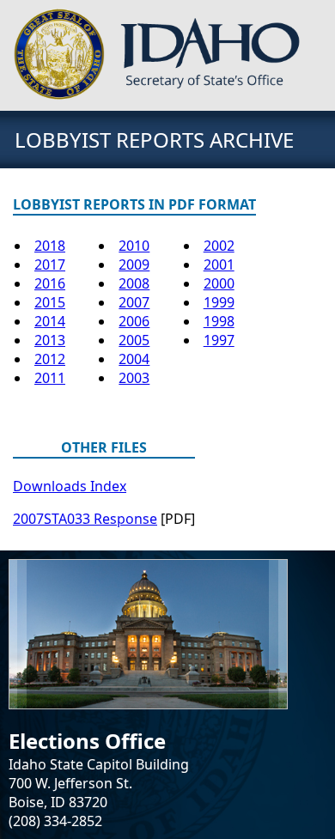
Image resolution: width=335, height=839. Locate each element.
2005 (134, 340)
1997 (219, 340)
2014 (49, 321)
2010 (134, 245)
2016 (49, 283)
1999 (219, 302)
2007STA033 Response (85, 518)
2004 (134, 359)
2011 (49, 377)
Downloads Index (69, 486)
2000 (219, 283)
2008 (134, 283)
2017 (49, 264)
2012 (49, 359)
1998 (219, 321)
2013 (49, 340)
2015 (49, 302)
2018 (49, 245)
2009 (134, 264)
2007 (134, 302)
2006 (134, 321)
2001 (219, 264)
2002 (219, 245)
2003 (134, 377)
